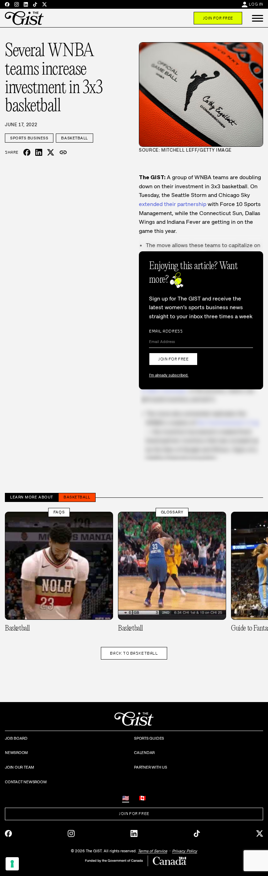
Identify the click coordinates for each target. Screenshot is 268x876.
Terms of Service (152, 850)
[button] (257, 18)
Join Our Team (19, 767)
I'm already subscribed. (168, 375)
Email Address (166, 331)
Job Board (16, 738)
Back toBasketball (134, 653)
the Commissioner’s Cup (228, 422)
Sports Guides (149, 738)
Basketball (74, 138)
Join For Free (218, 18)
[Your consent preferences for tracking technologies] (12, 863)
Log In (256, 4)
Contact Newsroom (25, 781)
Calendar (144, 752)
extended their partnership (172, 204)
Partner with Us (150, 767)
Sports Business (29, 138)
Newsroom (16, 752)
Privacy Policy (184, 850)
